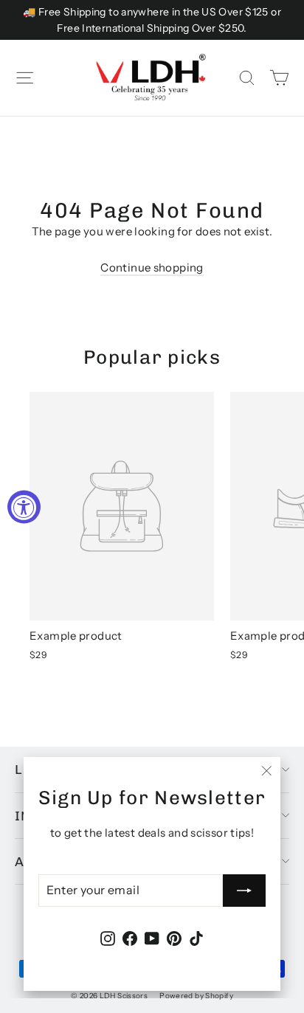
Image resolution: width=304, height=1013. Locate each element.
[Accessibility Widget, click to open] (24, 506)
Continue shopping (151, 267)
